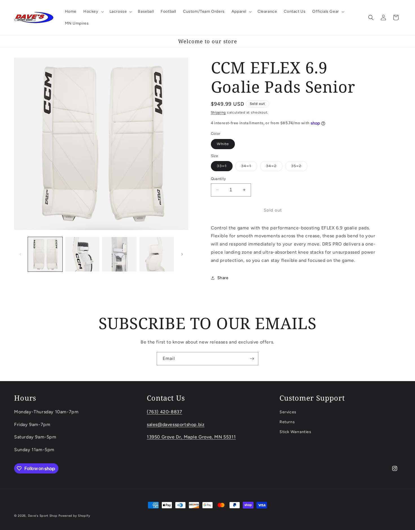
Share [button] (223, 277)
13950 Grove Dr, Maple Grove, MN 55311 (191, 437)
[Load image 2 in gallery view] (82, 254)
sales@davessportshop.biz (175, 424)
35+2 (299, 167)
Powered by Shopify (74, 516)
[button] (93, 12)
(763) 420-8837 (164, 411)
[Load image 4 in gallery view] (156, 254)
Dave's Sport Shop (43, 516)
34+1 (249, 167)
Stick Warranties (295, 431)
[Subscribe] (252, 358)
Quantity (218, 179)
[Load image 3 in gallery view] (119, 254)
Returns (287, 421)
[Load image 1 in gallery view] (45, 254)
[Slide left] (20, 254)
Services (287, 411)
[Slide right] (182, 254)
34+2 (274, 167)
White (226, 145)
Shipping (218, 112)
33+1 (225, 167)
